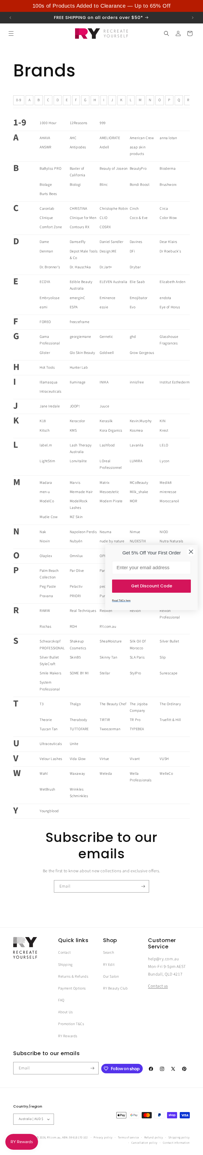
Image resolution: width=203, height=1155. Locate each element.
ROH (73, 626)
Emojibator (138, 298)
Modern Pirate (111, 501)
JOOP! (75, 406)
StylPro (135, 673)
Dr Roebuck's (170, 251)
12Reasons (78, 123)
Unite (74, 744)
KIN (162, 421)
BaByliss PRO (50, 168)
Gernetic (106, 336)
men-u (45, 492)
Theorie (46, 720)
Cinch (134, 208)
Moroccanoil (169, 501)
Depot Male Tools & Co (84, 255)
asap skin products (137, 151)
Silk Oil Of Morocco (138, 645)
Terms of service (128, 1137)
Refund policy (153, 1137)
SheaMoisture (111, 641)
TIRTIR (105, 720)
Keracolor (77, 421)
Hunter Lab (79, 367)
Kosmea (136, 430)
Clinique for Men (83, 218)
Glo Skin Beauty (82, 352)
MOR (133, 501)
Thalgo (75, 704)
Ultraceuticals (51, 744)
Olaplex (46, 556)
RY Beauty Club (115, 988)
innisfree (137, 382)
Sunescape (168, 673)
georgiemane (80, 336)
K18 (43, 421)
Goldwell (107, 352)
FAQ (61, 1000)
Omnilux (76, 556)
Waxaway (77, 773)
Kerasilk (106, 421)
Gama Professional (50, 340)
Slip (163, 657)
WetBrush (47, 789)
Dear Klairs (168, 242)
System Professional (50, 686)
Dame (44, 242)
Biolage (46, 184)
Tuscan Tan (49, 729)
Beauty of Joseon (114, 168)
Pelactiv (76, 586)
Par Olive (77, 570)
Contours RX (80, 227)
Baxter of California (77, 172)
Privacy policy (103, 1137)
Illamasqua (49, 382)
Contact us (158, 986)
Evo (133, 307)
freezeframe (80, 322)
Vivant (135, 759)
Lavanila (137, 445)
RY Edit (108, 964)
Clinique (46, 218)
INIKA (104, 382)
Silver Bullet (169, 641)
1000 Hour (48, 123)
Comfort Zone (51, 227)
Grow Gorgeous (142, 352)
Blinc (104, 184)
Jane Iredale (50, 406)
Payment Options (72, 988)
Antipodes (78, 147)
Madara (46, 482)
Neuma (105, 532)
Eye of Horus (170, 307)
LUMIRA (136, 461)
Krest (164, 430)
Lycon (164, 461)
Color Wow (168, 218)
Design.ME (108, 251)
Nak (43, 532)
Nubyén (76, 541)
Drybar (135, 267)
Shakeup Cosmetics (78, 645)
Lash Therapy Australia (81, 449)
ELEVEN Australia (113, 282)
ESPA (74, 307)
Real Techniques (83, 610)
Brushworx (168, 184)
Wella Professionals (141, 777)
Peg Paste (48, 586)
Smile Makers (50, 673)
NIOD (164, 532)
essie (104, 307)
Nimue (135, 532)
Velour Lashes (51, 759)
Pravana (46, 596)
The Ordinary (170, 704)
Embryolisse (50, 298)
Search (108, 952)
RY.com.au (108, 626)
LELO (164, 445)
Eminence (108, 298)
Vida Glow (78, 759)
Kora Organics (111, 430)
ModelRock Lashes (79, 504)
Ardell (104, 147)
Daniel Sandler (111, 242)
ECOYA (45, 282)
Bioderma (168, 168)
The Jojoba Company (139, 707)
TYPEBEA (137, 729)
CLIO (103, 218)
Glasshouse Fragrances (169, 340)
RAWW (45, 610)
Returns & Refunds (73, 976)
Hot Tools (47, 367)
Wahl (44, 773)
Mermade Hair (81, 492)
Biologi (75, 184)
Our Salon (111, 976)
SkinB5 (75, 657)
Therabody (78, 720)
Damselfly (78, 242)
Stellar (105, 673)
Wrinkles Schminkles (79, 793)
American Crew (142, 138)
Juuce (104, 406)
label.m (46, 445)
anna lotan (168, 138)
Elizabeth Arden (172, 282)
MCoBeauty (139, 482)
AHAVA (45, 138)
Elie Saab (137, 282)
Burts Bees (48, 194)
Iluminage (78, 382)
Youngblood (49, 811)
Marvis (75, 482)
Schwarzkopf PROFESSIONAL (52, 645)
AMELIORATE (110, 138)
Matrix (105, 482)
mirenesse (168, 492)
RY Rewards (67, 1036)
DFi (132, 251)
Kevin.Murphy (141, 421)
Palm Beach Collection (49, 574)
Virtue (104, 759)
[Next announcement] (193, 17)
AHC (73, 138)
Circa (164, 208)
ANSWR (46, 147)
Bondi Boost (140, 184)
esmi (43, 307)
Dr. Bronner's (50, 267)
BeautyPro (138, 168)
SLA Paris (137, 657)
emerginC (77, 298)
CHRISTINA (78, 208)
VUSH (164, 759)
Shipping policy (179, 1137)
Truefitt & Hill (170, 720)
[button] (11, 33)
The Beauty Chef (113, 704)
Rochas (46, 626)
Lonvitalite (78, 461)
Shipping (65, 964)
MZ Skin (76, 517)
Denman (46, 251)
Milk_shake (139, 492)
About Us (65, 1012)
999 (103, 123)
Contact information (176, 1143)
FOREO (45, 322)
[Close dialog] (191, 551)
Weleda (106, 773)
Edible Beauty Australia (81, 285)
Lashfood (107, 445)
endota (165, 298)
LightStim (47, 461)
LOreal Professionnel (111, 464)
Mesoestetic (109, 492)
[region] (101, 6)
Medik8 (166, 482)
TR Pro (135, 720)
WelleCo (166, 773)
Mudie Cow (49, 517)
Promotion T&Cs (71, 1024)
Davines (136, 242)
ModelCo (47, 501)
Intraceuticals (50, 391)
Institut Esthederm (175, 382)
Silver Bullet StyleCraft (49, 661)
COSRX (105, 227)
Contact (64, 952)
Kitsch (45, 430)
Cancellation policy (144, 1143)
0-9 (18, 100)
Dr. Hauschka (80, 267)
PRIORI (75, 596)
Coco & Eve (139, 218)
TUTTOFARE (79, 729)
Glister (45, 352)
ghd (133, 336)
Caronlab (47, 208)
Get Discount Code (151, 586)
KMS (73, 430)
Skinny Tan (108, 657)
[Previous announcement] (10, 17)
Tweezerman (110, 729)
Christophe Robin (114, 208)
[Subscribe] (143, 886)
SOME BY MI (79, 673)
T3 (42, 704)
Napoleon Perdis (83, 532)
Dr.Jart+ (106, 267)
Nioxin (45, 541)
